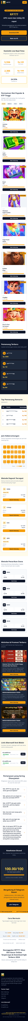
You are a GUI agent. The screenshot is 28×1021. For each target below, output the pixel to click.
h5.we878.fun (4, 1005)
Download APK (14, 33)
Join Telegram (14, 904)
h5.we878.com (4, 1007)
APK (25, 2)
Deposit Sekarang (14, 499)
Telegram (3, 998)
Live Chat (3, 996)
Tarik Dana (14, 581)
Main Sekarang (14, 131)
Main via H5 (14, 38)
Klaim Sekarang (14, 674)
